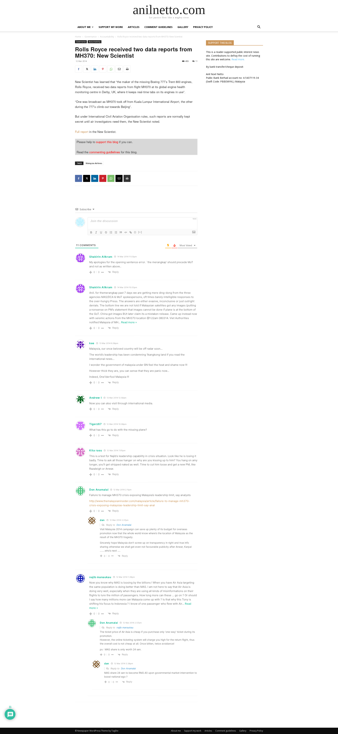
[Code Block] (125, 232)
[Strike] (106, 232)
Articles (133, 27)
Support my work (111, 27)
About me (84, 27)
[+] (140, 232)
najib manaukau (100, 577)
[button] (259, 27)
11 (196, 61)
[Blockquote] (120, 232)
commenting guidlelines (104, 152)
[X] (86, 69)
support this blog (107, 142)
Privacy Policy (203, 27)
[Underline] (101, 232)
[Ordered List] (110, 232)
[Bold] (91, 232)
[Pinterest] (102, 69)
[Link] (130, 232)
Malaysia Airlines (94, 163)
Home (78, 36)
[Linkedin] (94, 69)
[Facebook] (78, 69)
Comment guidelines (158, 27)
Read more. (238, 59)
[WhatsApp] (110, 69)
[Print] (127, 69)
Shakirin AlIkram (100, 256)
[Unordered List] (115, 232)
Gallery (182, 27)
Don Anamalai (124, 524)
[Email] (119, 69)
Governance (90, 36)
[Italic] (96, 232)
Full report (81, 131)
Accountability (107, 36)
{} (135, 232)
